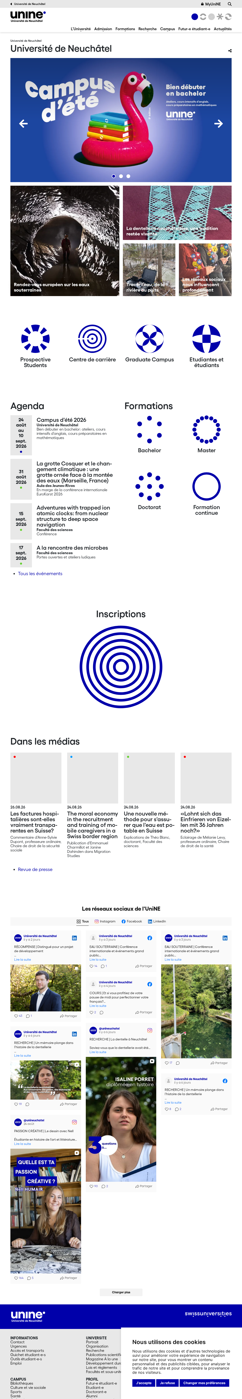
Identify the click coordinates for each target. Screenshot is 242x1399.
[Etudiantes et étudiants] (206, 340)
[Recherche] (230, 4)
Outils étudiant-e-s (26, 1359)
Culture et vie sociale (28, 1387)
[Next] (219, 124)
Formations (125, 29)
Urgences (18, 1346)
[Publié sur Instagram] (149, 1030)
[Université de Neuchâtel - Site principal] (28, 1316)
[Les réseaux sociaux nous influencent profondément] (205, 269)
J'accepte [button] (143, 1383)
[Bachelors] (149, 431)
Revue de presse (35, 869)
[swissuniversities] (208, 1314)
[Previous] (23, 124)
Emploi (16, 1363)
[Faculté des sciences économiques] (227, 16)
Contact (17, 1342)
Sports (16, 1392)
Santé (15, 1396)
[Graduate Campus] (149, 340)
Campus (167, 29)
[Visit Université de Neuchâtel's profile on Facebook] (93, 938)
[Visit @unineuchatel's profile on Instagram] (93, 1030)
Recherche (147, 29)
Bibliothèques (21, 1383)
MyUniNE (213, 4)
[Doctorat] (149, 488)
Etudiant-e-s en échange (120, 658)
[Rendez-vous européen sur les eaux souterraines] (64, 241)
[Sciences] (211, 16)
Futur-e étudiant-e (194, 29)
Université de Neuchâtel (29, 3)
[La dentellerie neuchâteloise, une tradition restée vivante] (177, 213)
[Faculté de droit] (219, 16)
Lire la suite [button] (22, 959)
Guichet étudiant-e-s (28, 1355)
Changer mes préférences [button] (204, 1383)
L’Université (81, 29)
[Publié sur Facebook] (149, 938)
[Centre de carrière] (92, 340)
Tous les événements (40, 573)
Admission (103, 29)
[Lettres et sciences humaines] (202, 16)
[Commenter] (176, 1063)
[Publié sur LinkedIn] (74, 938)
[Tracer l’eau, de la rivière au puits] (149, 269)
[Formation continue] (206, 488)
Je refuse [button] (167, 1383)
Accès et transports (27, 1350)
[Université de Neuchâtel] (28, 16)
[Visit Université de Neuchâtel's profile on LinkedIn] (18, 938)
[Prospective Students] (35, 340)
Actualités (223, 29)
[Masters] (206, 431)
